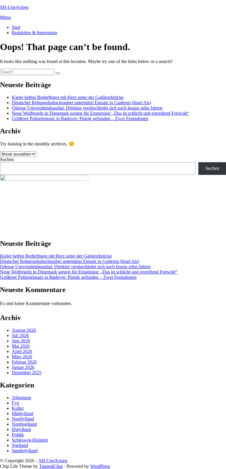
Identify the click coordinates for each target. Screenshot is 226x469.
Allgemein (21, 397)
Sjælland (20, 445)
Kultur (18, 408)
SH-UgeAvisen (14, 7)
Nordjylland (23, 418)
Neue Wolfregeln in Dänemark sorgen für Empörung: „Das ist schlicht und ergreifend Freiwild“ (100, 113)
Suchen (7, 159)
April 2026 (22, 351)
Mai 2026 (21, 346)
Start (16, 27)
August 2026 (24, 330)
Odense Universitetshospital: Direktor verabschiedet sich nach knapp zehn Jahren (87, 107)
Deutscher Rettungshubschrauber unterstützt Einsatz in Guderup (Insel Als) (81, 102)
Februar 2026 (24, 361)
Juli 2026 (20, 335)
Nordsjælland (24, 424)
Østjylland (21, 429)
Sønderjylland (25, 450)
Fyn (15, 402)
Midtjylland (22, 413)
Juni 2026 (21, 340)
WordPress (100, 466)
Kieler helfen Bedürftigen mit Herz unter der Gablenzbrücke (68, 97)
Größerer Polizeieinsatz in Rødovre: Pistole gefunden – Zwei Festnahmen (80, 118)
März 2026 (22, 356)
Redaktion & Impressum (34, 32)
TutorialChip (51, 466)
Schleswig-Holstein (30, 440)
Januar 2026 (23, 367)
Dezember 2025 (26, 372)
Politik (18, 434)
